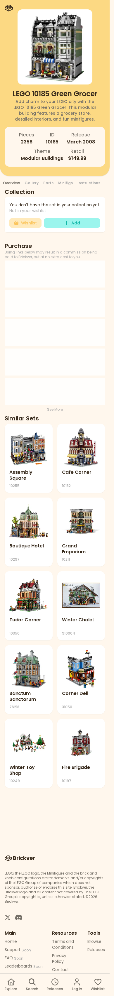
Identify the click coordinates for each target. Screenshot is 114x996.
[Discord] (18, 917)
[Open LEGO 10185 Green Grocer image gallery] (55, 46)
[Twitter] (8, 917)
